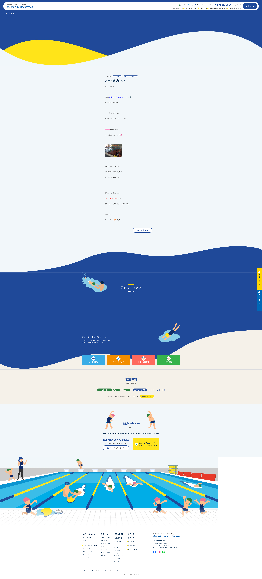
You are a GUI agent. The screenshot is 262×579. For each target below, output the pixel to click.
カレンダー (132, 542)
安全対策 (116, 562)
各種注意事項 (104, 555)
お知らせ (131, 538)
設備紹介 (85, 540)
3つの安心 (117, 547)
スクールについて (89, 534)
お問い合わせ (250, 6)
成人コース (86, 557)
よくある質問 (104, 546)
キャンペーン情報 (105, 543)
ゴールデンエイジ (119, 544)
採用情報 (131, 534)
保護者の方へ (119, 538)
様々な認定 (117, 550)
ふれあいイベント (119, 553)
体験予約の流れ (105, 540)
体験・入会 (105, 534)
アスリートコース (87, 552)
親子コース (86, 554)
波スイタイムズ (133, 545)
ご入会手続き (104, 549)
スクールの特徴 (87, 537)
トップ (5, 13)
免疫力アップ (117, 541)
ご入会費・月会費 (105, 552)
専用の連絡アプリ (119, 556)
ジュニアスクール (87, 549)
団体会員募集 (119, 534)
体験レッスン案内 (105, 537)
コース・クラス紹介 (90, 545)
